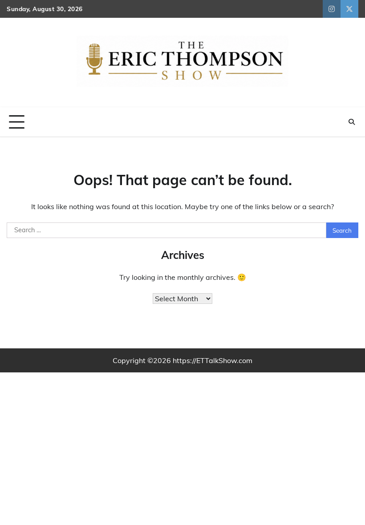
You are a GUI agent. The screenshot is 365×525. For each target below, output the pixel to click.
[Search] (351, 122)
